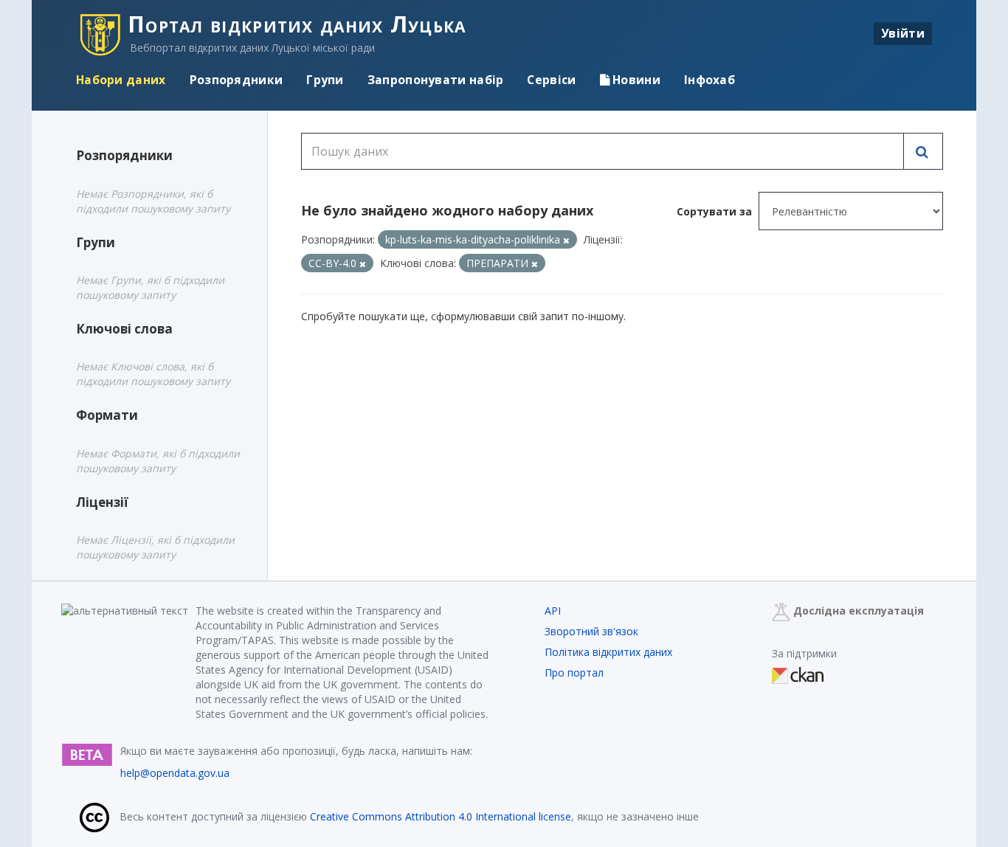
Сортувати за (714, 211)
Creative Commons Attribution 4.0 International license (440, 816)
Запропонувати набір (435, 80)
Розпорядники (236, 80)
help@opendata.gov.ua (174, 773)
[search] (923, 151)
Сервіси (551, 80)
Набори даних (121, 80)
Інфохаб (709, 80)
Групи (325, 80)
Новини (635, 80)
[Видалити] (566, 240)
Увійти (903, 33)
